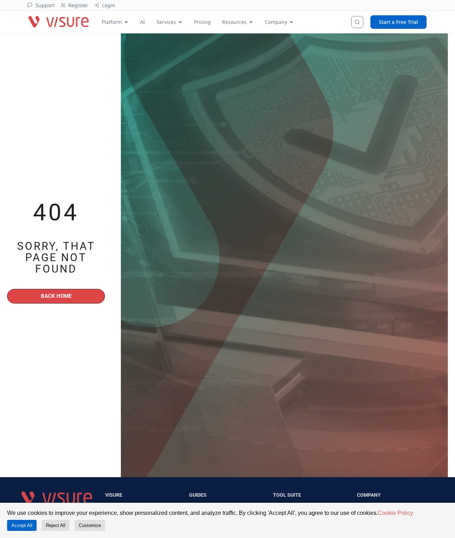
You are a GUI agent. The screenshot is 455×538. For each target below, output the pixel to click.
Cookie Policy (395, 513)
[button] (89, 435)
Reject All (55, 525)
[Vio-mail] (82, 342)
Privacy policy (117, 419)
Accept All (21, 525)
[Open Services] (180, 18)
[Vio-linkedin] (46, 342)
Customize (90, 525)
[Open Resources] (250, 18)
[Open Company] (291, 18)
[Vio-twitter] (28, 342)
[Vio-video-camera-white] (64, 342)
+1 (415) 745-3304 (42, 381)
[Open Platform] (126, 18)
